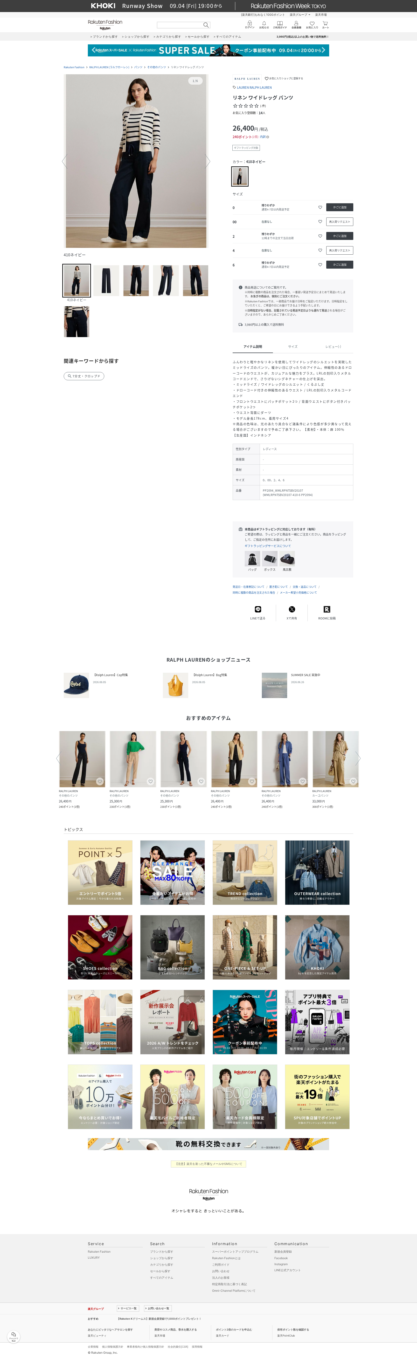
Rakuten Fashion (74, 67)
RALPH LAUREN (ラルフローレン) (109, 67)
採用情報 (197, 1346)
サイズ (293, 346)
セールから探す (160, 1271)
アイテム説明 (252, 346)
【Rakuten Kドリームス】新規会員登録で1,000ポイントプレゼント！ (159, 1318)
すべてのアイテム (161, 1277)
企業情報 (93, 1346)
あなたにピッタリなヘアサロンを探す (110, 1329)
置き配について (278, 587)
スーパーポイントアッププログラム (235, 1251)
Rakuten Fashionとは (226, 1258)
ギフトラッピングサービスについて (268, 546)
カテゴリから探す (161, 1264)
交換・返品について (305, 587)
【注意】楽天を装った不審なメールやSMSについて (208, 1164)
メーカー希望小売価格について (298, 593)
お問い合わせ (220, 1271)
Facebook (281, 1258)
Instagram (281, 1264)
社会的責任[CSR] (178, 1346)
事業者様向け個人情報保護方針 (145, 1346)
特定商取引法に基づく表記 (229, 1284)
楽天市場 (321, 14)
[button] (136, 161)
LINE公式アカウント (287, 1270)
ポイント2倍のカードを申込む (234, 1329)
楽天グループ (298, 14)
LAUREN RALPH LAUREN (254, 87)
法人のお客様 (220, 1277)
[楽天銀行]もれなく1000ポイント (263, 14)
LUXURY (94, 1257)
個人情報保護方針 (112, 1346)
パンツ (138, 67)
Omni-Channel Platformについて (234, 1290)
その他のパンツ (156, 67)
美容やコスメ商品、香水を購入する (175, 1329)
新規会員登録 (283, 1251)
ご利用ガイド (220, 1264)
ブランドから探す (161, 1251)
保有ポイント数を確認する (293, 1329)
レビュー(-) (333, 346)
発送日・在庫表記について (248, 587)
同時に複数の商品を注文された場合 (254, 593)
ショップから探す (161, 1258)
